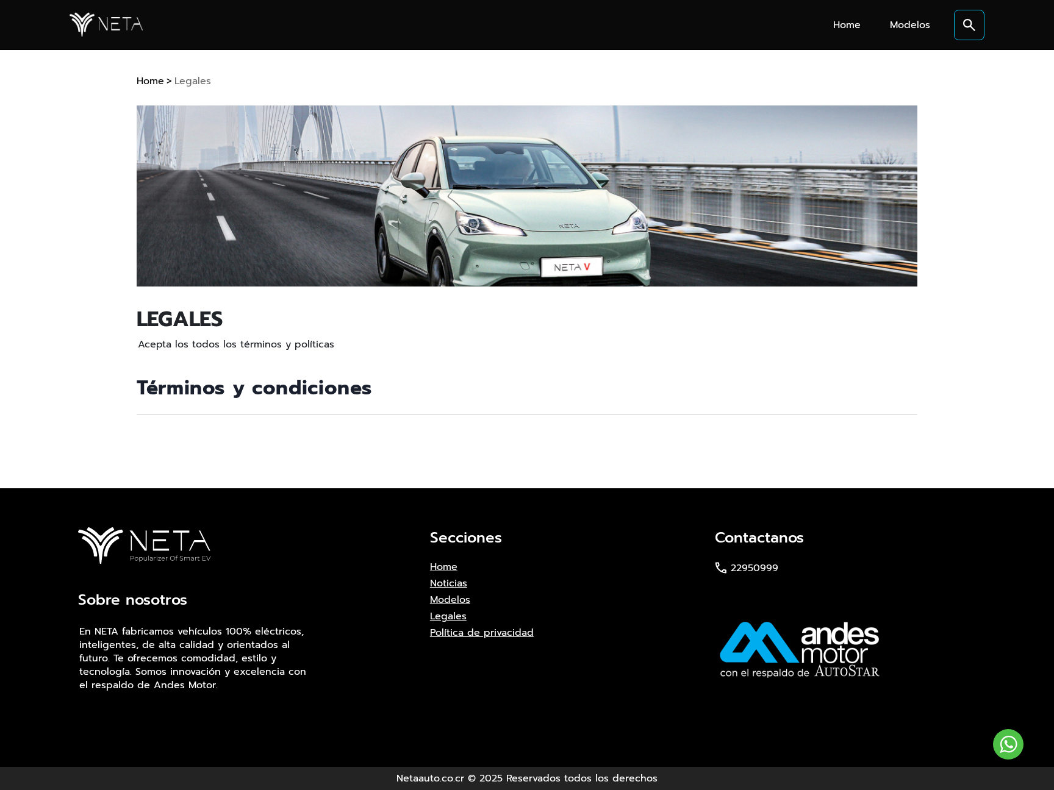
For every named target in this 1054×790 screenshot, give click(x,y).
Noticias (448, 583)
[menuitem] (847, 25)
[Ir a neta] (106, 24)
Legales (192, 81)
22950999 (754, 568)
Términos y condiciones (254, 388)
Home (150, 81)
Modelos (450, 599)
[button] (969, 25)
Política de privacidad (482, 632)
